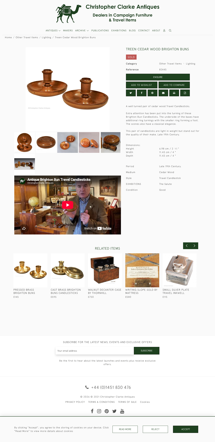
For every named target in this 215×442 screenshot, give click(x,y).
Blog (132, 30)
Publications (100, 30)
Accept (185, 429)
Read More (125, 429)
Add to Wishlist (141, 85)
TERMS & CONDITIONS (101, 402)
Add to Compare (174, 85)
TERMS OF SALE (127, 402)
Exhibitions (118, 30)
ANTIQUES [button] (52, 30)
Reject (155, 429)
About (156, 30)
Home (8, 37)
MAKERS (68, 30)
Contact (144, 30)
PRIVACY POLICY (75, 402)
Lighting (46, 37)
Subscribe (147, 350)
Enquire (158, 77)
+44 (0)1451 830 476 (110, 387)
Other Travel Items (27, 37)
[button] (170, 30)
